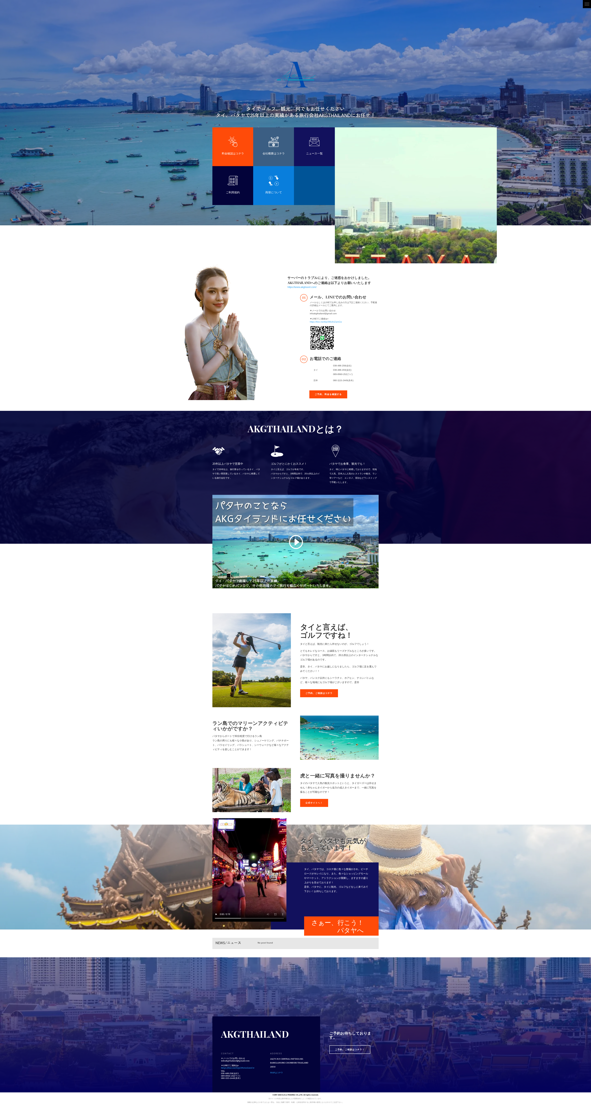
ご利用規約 (233, 192)
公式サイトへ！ (314, 803)
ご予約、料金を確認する (328, 394)
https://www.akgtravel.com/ (301, 287)
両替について (273, 192)
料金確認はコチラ (233, 153)
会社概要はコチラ (274, 153)
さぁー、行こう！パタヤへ (337, 926)
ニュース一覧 (314, 153)
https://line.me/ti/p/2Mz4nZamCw (326, 322)
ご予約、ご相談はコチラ (319, 693)
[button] (587, 4)
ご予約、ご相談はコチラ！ (350, 1049)
